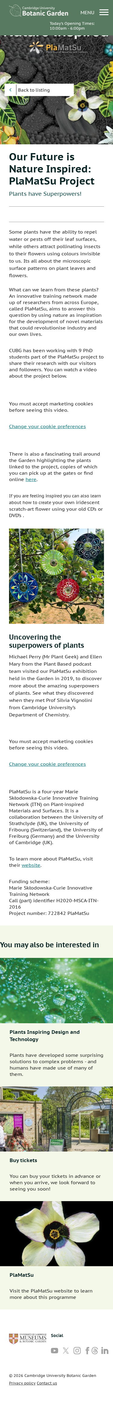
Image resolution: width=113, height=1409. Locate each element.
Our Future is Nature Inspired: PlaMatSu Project (52, 168)
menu (88, 12)
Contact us (47, 1383)
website (31, 865)
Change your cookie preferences (47, 426)
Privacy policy (22, 1383)
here (31, 479)
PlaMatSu (22, 1275)
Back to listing (34, 90)
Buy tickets (23, 1160)
